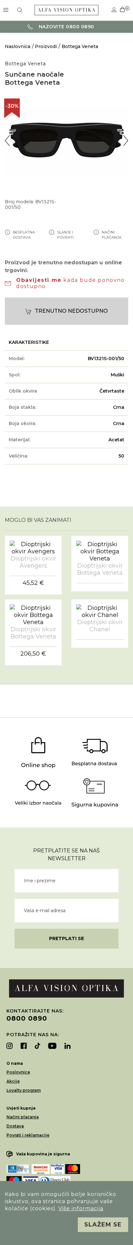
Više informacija (80, 1208)
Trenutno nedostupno (71, 311)
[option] (66, 140)
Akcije (13, 1081)
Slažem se (103, 1224)
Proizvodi (46, 46)
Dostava (15, 1126)
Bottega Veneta (80, 46)
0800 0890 (26, 1018)
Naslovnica (17, 46)
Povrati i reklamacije (27, 1135)
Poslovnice (18, 1072)
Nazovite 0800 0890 (65, 27)
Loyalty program (23, 1090)
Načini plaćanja (22, 1116)
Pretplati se (66, 938)
